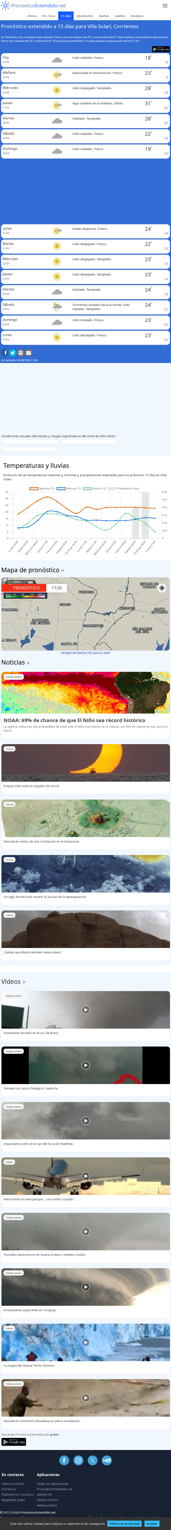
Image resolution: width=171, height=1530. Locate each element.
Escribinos (9, 1489)
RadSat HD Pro (47, 1500)
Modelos (137, 16)
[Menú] (165, 5)
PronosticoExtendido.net (54, 1489)
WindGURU (85, 16)
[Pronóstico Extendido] (33, 5)
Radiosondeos (47, 1505)
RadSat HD (44, 1494)
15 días (66, 16)
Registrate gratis (13, 1500)
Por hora (48, 16)
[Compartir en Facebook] (5, 353)
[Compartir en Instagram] (20, 353)
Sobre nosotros (13, 1483)
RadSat (104, 16)
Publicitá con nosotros (18, 1494)
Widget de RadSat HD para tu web (85, 653)
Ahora (32, 16)
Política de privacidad (124, 1524)
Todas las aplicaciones (52, 1483)
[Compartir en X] (12, 353)
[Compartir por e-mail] (28, 353)
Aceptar (152, 1524)
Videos (11, 981)
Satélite (120, 16)
